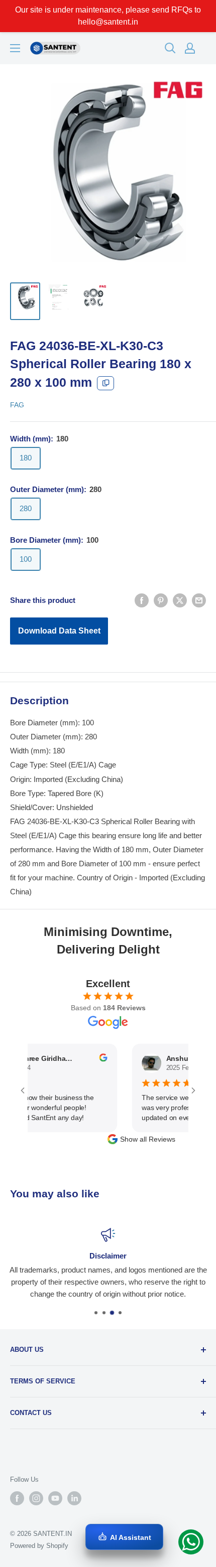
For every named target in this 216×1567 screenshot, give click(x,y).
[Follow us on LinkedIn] (74, 1498)
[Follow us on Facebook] (17, 1498)
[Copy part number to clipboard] (105, 383)
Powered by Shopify (39, 1545)
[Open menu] (15, 48)
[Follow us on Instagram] (36, 1498)
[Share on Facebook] (142, 600)
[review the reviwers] (94, 1059)
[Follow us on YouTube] (55, 1498)
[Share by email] (199, 600)
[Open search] (170, 48)
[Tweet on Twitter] (180, 600)
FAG (17, 405)
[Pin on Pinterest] (161, 600)
